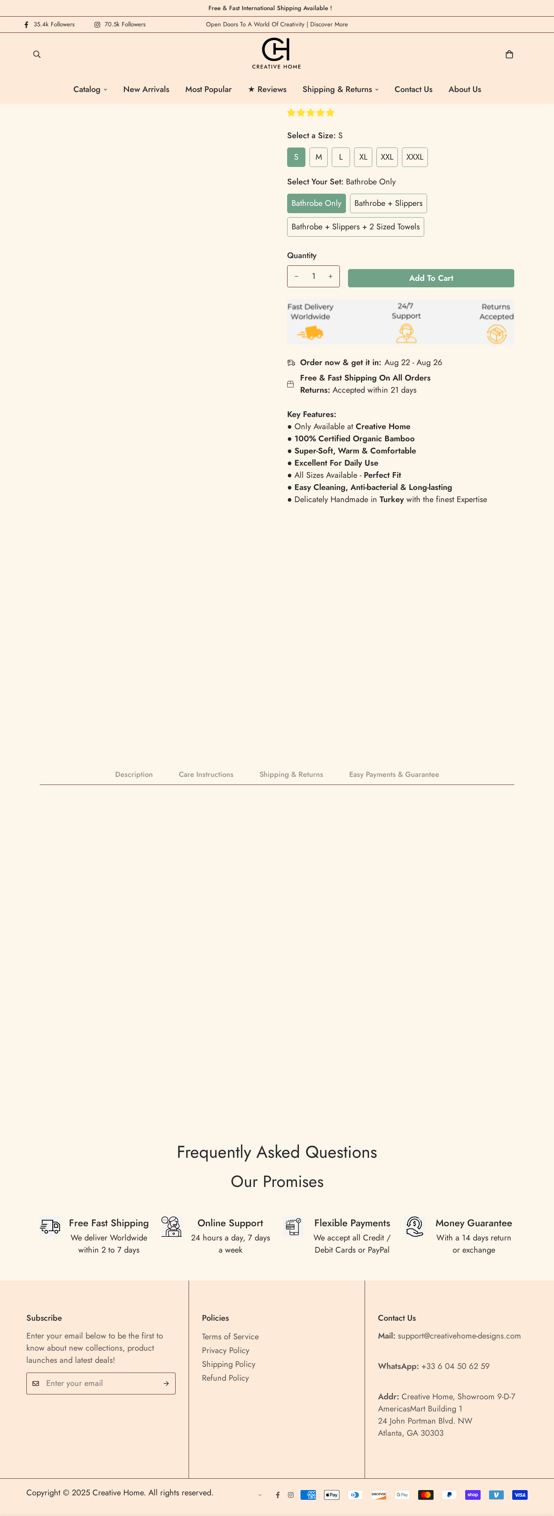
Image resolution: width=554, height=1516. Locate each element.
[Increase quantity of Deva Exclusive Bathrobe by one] (330, 276)
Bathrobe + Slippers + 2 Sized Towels (356, 227)
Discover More (329, 24)
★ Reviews (267, 89)
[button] (312, 113)
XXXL (414, 157)
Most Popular (208, 89)
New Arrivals (146, 89)
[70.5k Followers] (290, 1495)
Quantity (301, 256)
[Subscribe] (166, 1383)
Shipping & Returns (337, 89)
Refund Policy (225, 1378)
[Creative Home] (276, 54)
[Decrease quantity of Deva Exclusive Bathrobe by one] (296, 276)
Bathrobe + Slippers (388, 203)
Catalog (87, 89)
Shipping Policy (229, 1364)
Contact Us (413, 89)
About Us (465, 89)
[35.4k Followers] (277, 1495)
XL (363, 157)
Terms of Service (230, 1337)
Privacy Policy (225, 1350)
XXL (387, 157)
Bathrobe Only (316, 203)
